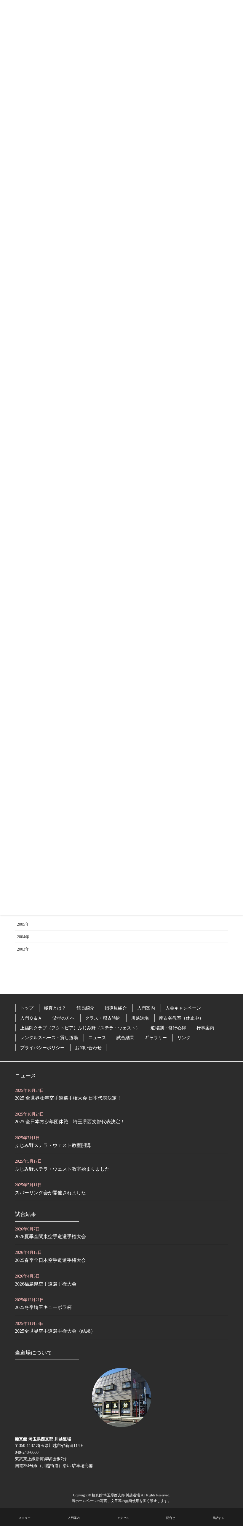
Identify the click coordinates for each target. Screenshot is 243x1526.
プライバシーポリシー (42, 1047)
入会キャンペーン (183, 1007)
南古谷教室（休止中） (181, 1017)
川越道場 (140, 1017)
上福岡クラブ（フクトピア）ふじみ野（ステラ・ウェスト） (80, 1027)
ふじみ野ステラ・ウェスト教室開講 (53, 1145)
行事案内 (205, 1027)
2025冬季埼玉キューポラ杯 (43, 1307)
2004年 (23, 937)
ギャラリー (156, 1037)
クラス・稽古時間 (103, 1017)
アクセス (123, 1517)
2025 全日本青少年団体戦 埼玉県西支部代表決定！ (70, 1121)
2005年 (23, 924)
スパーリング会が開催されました (50, 1192)
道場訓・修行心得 (168, 1027)
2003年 (23, 949)
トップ (26, 1007)
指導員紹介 (116, 1007)
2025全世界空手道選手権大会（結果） (55, 1331)
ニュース (97, 1037)
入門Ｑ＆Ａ (31, 1017)
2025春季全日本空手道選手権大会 (50, 1260)
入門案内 (146, 1007)
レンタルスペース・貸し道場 (49, 1037)
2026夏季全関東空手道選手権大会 (50, 1236)
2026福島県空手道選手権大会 (45, 1283)
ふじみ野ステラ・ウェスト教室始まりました (62, 1169)
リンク (184, 1037)
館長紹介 (85, 1007)
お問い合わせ (88, 1047)
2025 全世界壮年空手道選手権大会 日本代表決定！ (68, 1097)
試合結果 (125, 1037)
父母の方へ (63, 1017)
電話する (218, 1517)
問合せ (170, 1517)
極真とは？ (55, 1007)
